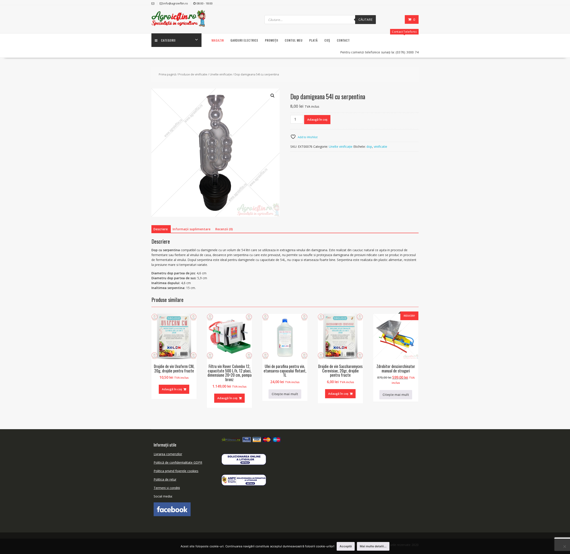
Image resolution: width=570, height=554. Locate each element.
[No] (564, 546)
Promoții (271, 40)
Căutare (365, 19)
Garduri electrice (244, 40)
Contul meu (294, 40)
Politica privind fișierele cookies (176, 471)
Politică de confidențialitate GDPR (178, 462)
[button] (273, 96)
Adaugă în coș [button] (172, 389)
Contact (343, 40)
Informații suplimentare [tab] (191, 229)
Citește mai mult (285, 394)
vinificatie (380, 146)
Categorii (168, 40)
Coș (327, 40)
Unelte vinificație (221, 74)
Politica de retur (165, 479)
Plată (313, 40)
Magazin (218, 40)
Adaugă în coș (317, 119)
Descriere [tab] (160, 229)
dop (369, 146)
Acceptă (346, 546)
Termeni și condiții (167, 488)
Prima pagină (167, 74)
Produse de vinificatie (192, 74)
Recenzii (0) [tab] (224, 229)
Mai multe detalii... (373, 546)
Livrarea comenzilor (168, 454)
